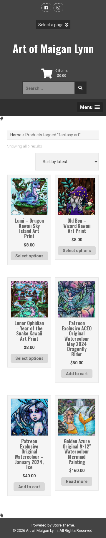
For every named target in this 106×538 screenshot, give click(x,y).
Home (15, 135)
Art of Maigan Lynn (53, 48)
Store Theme (63, 525)
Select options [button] (29, 256)
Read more (76, 481)
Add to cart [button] (77, 373)
